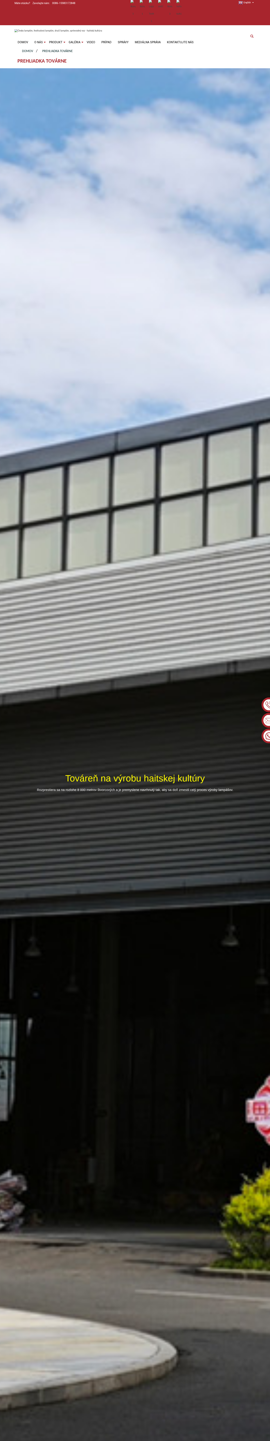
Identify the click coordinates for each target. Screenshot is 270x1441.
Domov (27, 51)
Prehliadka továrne (57, 51)
